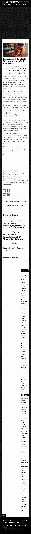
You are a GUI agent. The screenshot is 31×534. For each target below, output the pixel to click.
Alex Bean (7, 68)
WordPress (9, 528)
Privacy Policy (5, 522)
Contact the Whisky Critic (21, 520)
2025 (10, 72)
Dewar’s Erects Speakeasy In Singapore (24, 358)
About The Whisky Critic (7, 520)
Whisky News (23, 68)
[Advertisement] (15, 23)
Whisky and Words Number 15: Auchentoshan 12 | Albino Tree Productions (24, 462)
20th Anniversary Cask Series (19, 72)
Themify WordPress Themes (19, 528)
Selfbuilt (23, 504)
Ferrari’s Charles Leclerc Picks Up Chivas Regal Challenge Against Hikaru (24, 381)
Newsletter (12, 522)
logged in (13, 262)
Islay (7, 73)
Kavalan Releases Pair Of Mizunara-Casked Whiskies (13, 238)
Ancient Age (24, 418)
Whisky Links (19, 522)
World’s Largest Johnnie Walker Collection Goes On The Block (14, 227)
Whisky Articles (15, 68)
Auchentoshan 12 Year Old (24, 508)
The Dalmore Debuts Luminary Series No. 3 (14, 205)
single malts (18, 73)
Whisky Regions (7, 70)
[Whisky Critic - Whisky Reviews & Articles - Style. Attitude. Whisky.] (15, 5)
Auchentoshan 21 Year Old (24, 474)
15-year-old (22, 70)
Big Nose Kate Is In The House (24, 402)
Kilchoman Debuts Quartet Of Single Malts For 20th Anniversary (14, 61)
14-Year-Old (16, 70)
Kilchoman (11, 73)
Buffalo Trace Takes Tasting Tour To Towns (24, 286)
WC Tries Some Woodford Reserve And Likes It (24, 437)
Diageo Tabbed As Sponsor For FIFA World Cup (16, 202)
